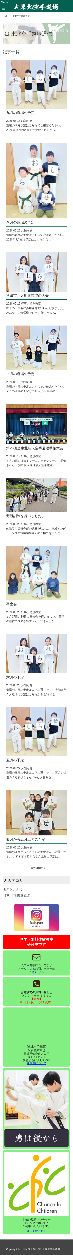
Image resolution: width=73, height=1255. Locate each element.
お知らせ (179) (13, 889)
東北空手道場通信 (31, 34)
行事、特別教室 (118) (17, 895)
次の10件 (37, 867)
